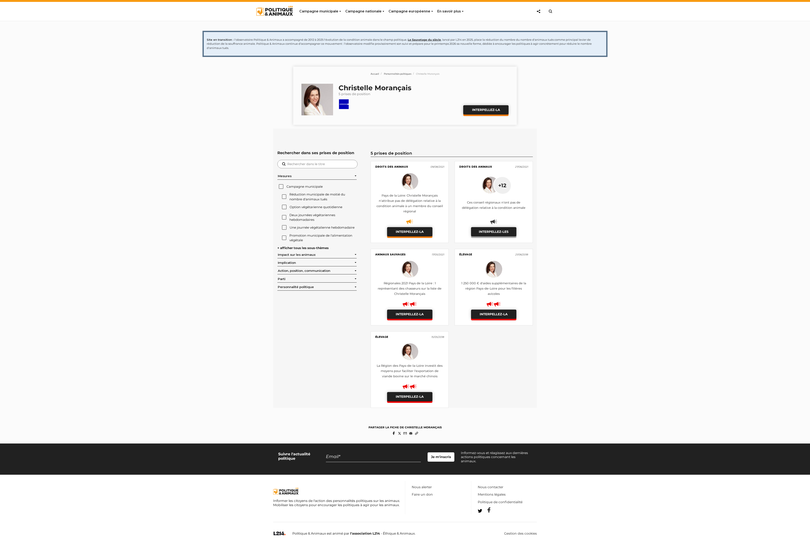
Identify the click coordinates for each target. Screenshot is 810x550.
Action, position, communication (304, 271)
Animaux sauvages (390, 254)
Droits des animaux (391, 166)
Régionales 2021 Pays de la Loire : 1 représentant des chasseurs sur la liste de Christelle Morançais (409, 288)
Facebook (486, 510)
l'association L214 (365, 533)
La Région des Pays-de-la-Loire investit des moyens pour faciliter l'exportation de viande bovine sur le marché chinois (410, 371)
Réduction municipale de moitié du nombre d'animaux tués (317, 197)
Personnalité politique (296, 287)
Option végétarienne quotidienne (316, 207)
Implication (287, 263)
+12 (502, 185)
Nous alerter (422, 487)
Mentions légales (492, 494)
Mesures (285, 176)
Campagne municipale (304, 187)
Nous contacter (490, 487)
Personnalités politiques (397, 73)
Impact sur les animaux (297, 255)
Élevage (465, 254)
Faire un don (422, 494)
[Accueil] (274, 19)
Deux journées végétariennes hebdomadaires (312, 217)
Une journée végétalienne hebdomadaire (322, 227)
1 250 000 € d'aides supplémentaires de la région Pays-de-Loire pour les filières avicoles (493, 288)
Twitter (486, 518)
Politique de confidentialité (500, 502)
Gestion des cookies (520, 533)
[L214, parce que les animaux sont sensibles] (279, 533)
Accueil (375, 73)
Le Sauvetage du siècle (424, 39)
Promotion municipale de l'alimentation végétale (320, 238)
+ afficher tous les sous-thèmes (303, 248)
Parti (281, 279)
